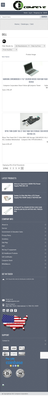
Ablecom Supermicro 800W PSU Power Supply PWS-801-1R (27, 185)
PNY (3, 246)
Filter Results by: (7, 46)
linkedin (3, 310)
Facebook (15, 310)
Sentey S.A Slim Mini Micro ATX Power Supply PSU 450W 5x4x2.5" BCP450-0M (27, 197)
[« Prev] (5, 168)
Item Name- (6, 57)
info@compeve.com (12, 301)
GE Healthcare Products (10, 253)
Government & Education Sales (12, 232)
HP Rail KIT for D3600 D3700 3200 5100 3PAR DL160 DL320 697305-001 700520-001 (28, 209)
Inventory (5, 239)
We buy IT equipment (9, 250)
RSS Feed (7, 310)
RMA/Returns (6, 264)
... (2, 268)
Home (26, 13)
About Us (5, 225)
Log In (30, 13)
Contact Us (5, 341)
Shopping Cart (37, 13)
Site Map (5, 243)
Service (4, 228)
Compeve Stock (7, 260)
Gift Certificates (7, 257)
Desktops (24, 24)
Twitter (11, 310)
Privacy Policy (6, 235)
